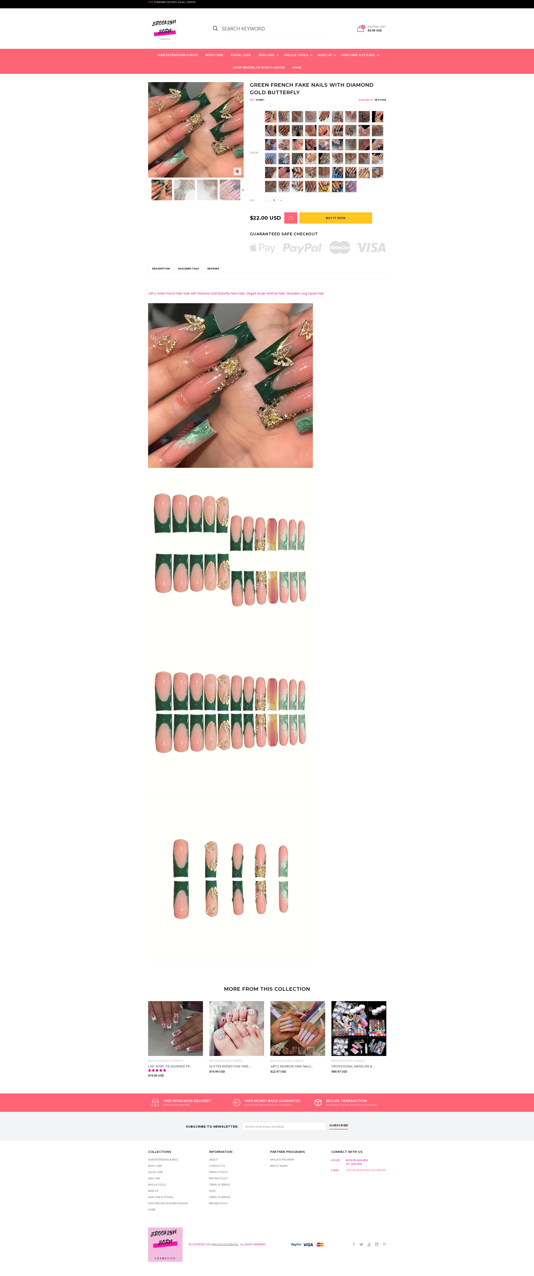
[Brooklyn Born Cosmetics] (175, 28)
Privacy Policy (218, 1172)
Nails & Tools (296, 55)
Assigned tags (188, 268)
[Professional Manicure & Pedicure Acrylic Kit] (358, 1028)
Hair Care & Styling (358, 55)
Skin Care (266, 55)
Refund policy (218, 1203)
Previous (149, 190)
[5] (302, 1050)
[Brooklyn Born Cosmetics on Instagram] (377, 1244)
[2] (284, 1050)
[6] (311, 1050)
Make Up (325, 55)
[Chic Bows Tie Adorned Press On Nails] (175, 1028)
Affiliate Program (282, 1159)
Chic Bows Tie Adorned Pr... (169, 1066)
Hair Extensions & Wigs (178, 55)
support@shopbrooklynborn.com (369, 1170)
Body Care (214, 55)
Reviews (213, 268)
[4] (293, 1050)
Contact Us (217, 1166)
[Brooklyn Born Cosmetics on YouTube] (369, 1244)
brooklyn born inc (226, 1244)
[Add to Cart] (290, 218)
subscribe (338, 1125)
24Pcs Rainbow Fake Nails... (291, 1066)
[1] (276, 1050)
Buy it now (336, 218)
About (213, 1159)
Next (243, 190)
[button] (157, 1070)
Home (297, 67)
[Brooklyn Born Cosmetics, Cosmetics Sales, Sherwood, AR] (10, 1272)
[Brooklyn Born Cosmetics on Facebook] (354, 1244)
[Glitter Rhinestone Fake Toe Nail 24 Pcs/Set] (236, 1028)
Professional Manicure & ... (353, 1066)
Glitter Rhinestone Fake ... (230, 1066)
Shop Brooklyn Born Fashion (259, 67)
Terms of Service (219, 1184)
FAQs (212, 1191)
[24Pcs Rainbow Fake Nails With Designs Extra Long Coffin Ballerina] (297, 1028)
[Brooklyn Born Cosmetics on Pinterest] (384, 1244)
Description (161, 268)
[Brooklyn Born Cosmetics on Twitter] (361, 1244)
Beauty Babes (279, 1166)
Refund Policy (218, 1178)
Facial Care (241, 55)
